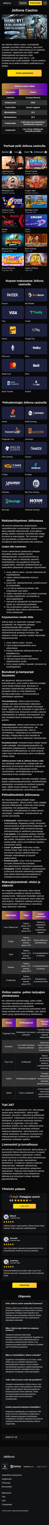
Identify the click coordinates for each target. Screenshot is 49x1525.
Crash (26, 152)
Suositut (5, 152)
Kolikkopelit (39, 152)
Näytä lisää (24, 1285)
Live (16, 152)
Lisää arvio (24, 1206)
